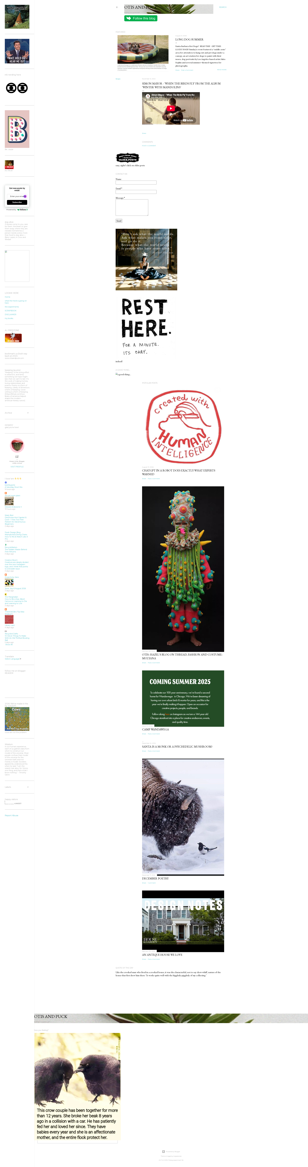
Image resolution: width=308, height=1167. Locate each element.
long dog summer (189, 39)
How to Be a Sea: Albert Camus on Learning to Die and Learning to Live (16, 601)
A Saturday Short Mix (13, 487)
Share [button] (177, 70)
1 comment (152, 883)
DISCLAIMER (10, 314)
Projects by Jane (12, 577)
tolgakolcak (177, 1156)
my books (9, 318)
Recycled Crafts (11, 634)
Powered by (11, 210)
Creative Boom (11, 560)
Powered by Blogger (173, 1151)
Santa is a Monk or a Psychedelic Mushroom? (177, 746)
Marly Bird (9, 515)
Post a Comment (187, 70)
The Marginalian (11, 597)
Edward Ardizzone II (13, 507)
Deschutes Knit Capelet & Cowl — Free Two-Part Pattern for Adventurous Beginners (15, 520)
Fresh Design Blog (12, 532)
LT (17, 457)
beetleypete (10, 485)
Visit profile (17, 467)
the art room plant (12, 496)
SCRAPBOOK (10, 311)
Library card (9, 625)
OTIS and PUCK (140, 7)
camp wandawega (155, 729)
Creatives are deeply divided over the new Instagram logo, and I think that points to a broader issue (16, 565)
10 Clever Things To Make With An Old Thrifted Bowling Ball (17, 638)
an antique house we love (162, 955)
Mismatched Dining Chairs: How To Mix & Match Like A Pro (16, 537)
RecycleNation (11, 547)
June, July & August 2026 (15, 588)
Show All (9, 644)
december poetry (155, 878)
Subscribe (17, 202)
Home (7, 297)
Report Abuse (11, 815)
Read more (222, 70)
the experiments (12, 307)
